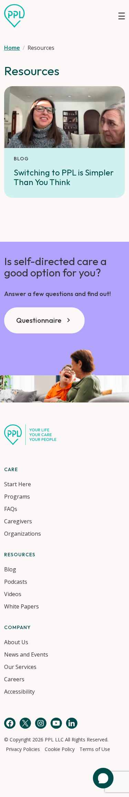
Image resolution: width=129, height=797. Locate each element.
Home (12, 48)
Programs (17, 496)
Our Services (20, 667)
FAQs (10, 509)
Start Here (17, 484)
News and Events (26, 654)
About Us (16, 642)
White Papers (21, 606)
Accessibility (19, 691)
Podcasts (15, 581)
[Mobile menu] (121, 16)
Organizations (22, 533)
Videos (12, 594)
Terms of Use (94, 749)
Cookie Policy (60, 749)
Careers (14, 679)
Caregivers (18, 521)
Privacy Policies (23, 749)
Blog (10, 569)
